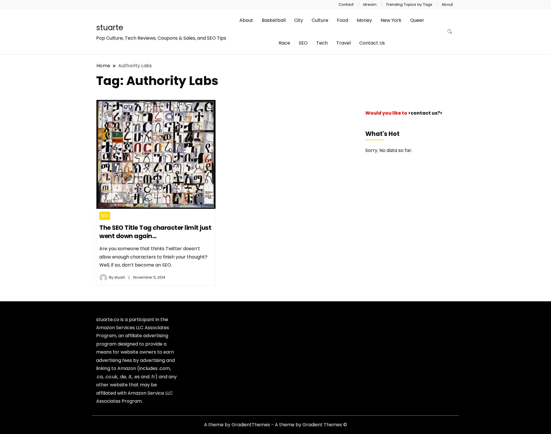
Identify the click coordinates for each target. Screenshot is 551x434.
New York (391, 20)
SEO (303, 43)
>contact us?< (425, 113)
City (298, 20)
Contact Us (372, 43)
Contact (346, 4)
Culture (320, 20)
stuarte (109, 27)
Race (284, 43)
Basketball (274, 20)
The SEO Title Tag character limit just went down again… (155, 231)
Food (342, 20)
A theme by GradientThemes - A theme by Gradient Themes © (275, 424)
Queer (417, 20)
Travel (343, 43)
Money (364, 20)
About (447, 4)
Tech (322, 43)
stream (370, 4)
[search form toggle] (450, 31)
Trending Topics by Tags (409, 4)
